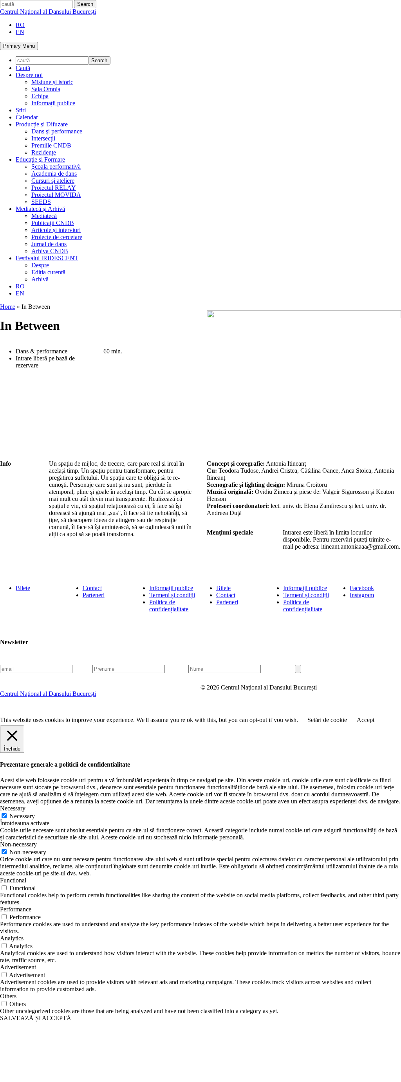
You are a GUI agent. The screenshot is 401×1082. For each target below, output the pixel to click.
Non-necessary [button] (18, 844)
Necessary (22, 816)
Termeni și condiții (172, 595)
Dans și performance (56, 131)
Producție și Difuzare (42, 124)
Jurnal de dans (49, 244)
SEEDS (41, 201)
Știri (21, 110)
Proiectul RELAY (53, 187)
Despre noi (29, 75)
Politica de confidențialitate (168, 605)
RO (20, 25)
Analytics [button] (11, 938)
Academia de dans (54, 173)
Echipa (40, 96)
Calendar (27, 117)
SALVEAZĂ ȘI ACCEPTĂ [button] (35, 1018)
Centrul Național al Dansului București (48, 11)
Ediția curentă (48, 272)
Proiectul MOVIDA (56, 194)
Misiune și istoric (52, 82)
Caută (23, 68)
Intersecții (43, 138)
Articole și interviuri (56, 230)
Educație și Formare (40, 159)
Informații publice (53, 103)
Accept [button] (365, 720)
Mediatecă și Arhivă (40, 208)
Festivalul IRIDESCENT (47, 258)
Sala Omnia (45, 89)
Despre (40, 265)
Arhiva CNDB (49, 251)
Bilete (23, 588)
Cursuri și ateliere (52, 180)
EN (20, 32)
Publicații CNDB (52, 223)
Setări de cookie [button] (327, 720)
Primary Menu (19, 46)
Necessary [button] (12, 808)
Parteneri (94, 595)
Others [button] (8, 996)
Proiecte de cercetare (56, 237)
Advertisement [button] (18, 967)
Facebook (362, 588)
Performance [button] (15, 909)
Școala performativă (56, 166)
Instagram (362, 595)
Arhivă (40, 279)
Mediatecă (44, 215)
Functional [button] (13, 880)
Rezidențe (43, 152)
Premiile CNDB (51, 145)
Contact (92, 588)
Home (7, 306)
